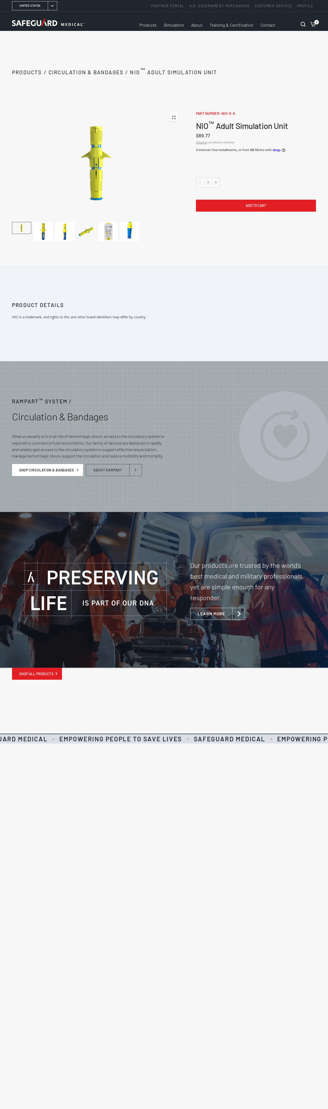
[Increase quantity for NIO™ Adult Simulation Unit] (216, 182)
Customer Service (274, 6)
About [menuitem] (196, 25)
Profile (305, 6)
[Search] (303, 21)
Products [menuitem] (148, 25)
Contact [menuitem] (268, 25)
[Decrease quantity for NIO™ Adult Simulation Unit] (200, 182)
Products (27, 72)
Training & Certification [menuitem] (231, 25)
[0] (312, 21)
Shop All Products (36, 674)
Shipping (201, 142)
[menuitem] (169, 6)
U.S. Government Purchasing (219, 6)
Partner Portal (167, 6)
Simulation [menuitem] (174, 25)
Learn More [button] (211, 613)
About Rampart (107, 470)
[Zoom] (173, 117)
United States (30, 5)
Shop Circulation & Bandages (46, 470)
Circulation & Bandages (86, 72)
